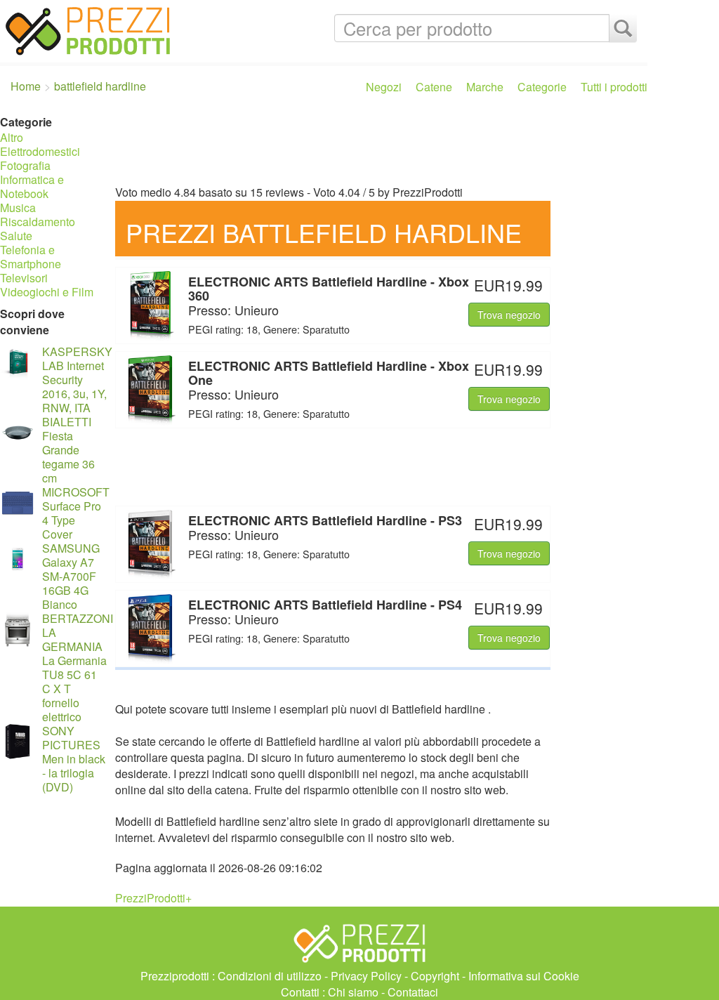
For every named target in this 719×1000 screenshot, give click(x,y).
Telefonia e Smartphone (30, 257)
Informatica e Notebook (32, 186)
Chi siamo (353, 992)
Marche (484, 87)
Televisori (24, 278)
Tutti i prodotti (614, 87)
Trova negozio (509, 315)
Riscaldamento (37, 221)
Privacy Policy (366, 976)
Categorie (542, 87)
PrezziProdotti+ (153, 898)
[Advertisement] (377, 146)
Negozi (384, 87)
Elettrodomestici (40, 151)
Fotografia (25, 165)
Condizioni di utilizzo (270, 976)
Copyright (435, 976)
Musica (18, 207)
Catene (434, 87)
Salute (16, 236)
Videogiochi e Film (46, 292)
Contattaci (413, 992)
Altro (11, 137)
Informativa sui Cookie (523, 976)
